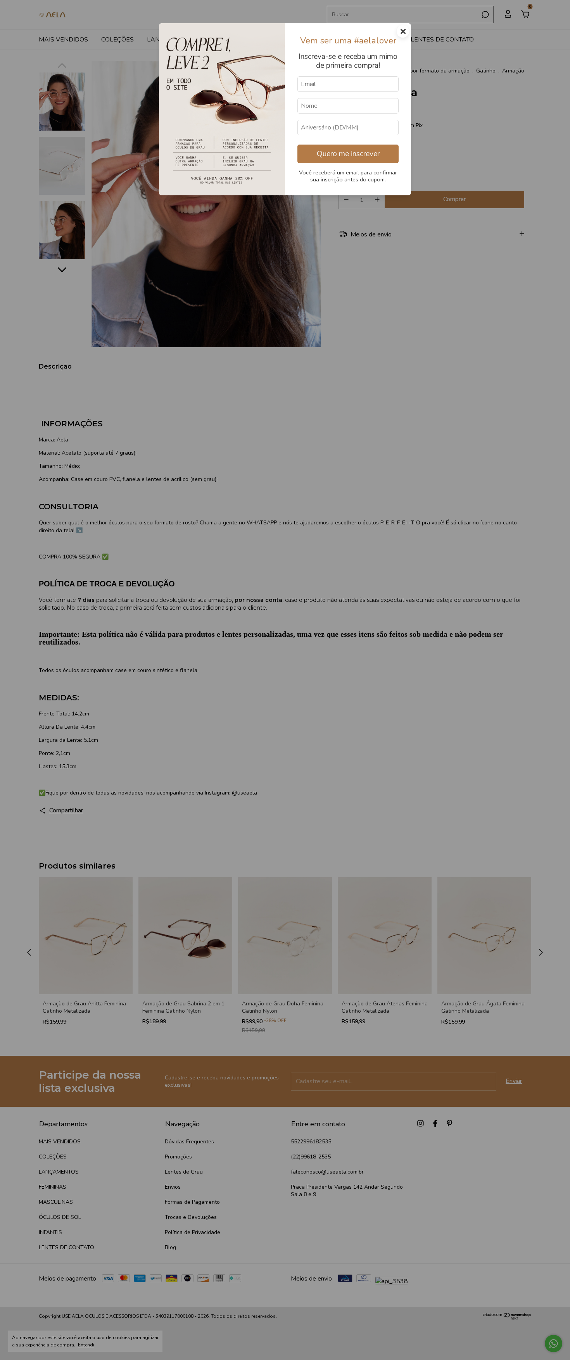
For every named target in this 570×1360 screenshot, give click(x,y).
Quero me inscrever (348, 154)
